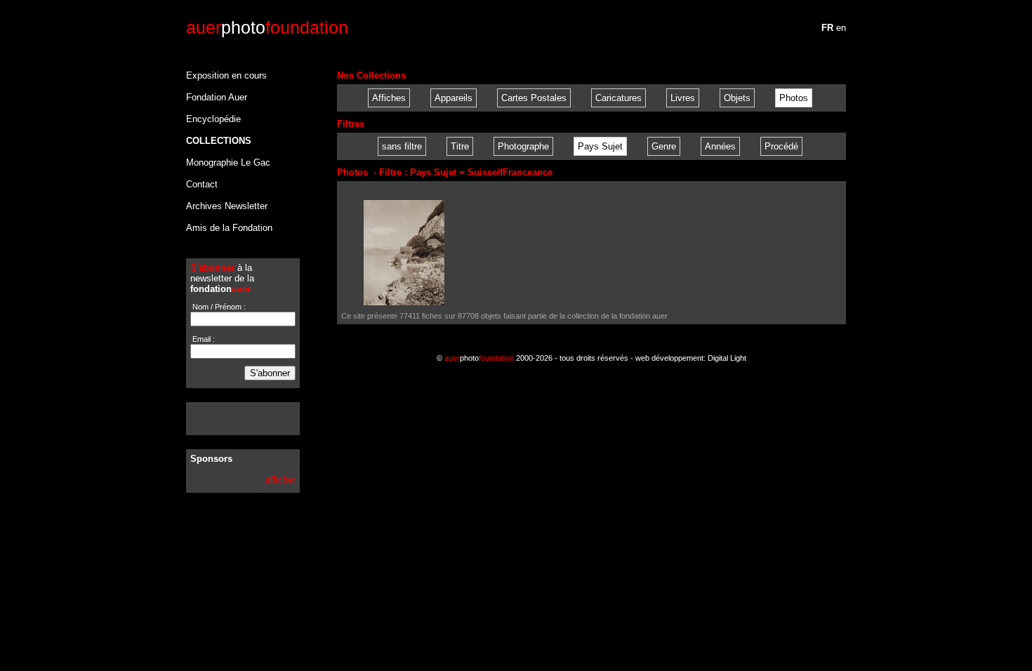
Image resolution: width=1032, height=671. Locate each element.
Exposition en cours (226, 75)
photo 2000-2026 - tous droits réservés (536, 358)
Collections (218, 140)
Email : (202, 339)
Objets (737, 98)
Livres (682, 98)
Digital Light (727, 358)
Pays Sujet (600, 146)
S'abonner (270, 373)
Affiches (389, 98)
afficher (280, 479)
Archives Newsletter (226, 206)
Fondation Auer (216, 97)
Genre (663, 146)
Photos (793, 98)
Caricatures (618, 98)
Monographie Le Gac (228, 162)
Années (720, 146)
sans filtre (402, 146)
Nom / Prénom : (218, 307)
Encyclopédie (213, 119)
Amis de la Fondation (229, 227)
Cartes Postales (534, 98)
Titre (460, 146)
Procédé (781, 146)
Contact (202, 184)
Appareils (453, 98)
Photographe (523, 146)
